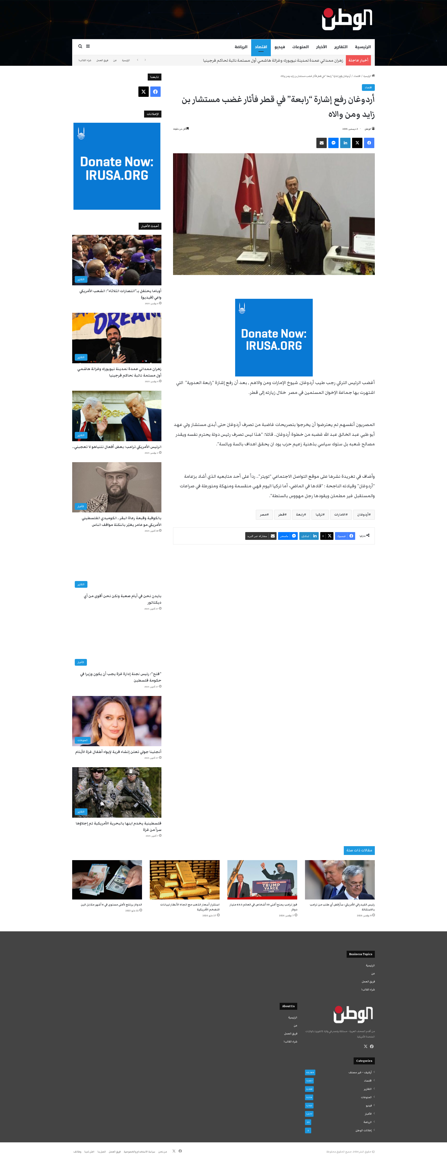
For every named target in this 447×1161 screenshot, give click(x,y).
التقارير (341, 46)
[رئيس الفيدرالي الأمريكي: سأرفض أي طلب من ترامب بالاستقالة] (340, 879)
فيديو (279, 46)
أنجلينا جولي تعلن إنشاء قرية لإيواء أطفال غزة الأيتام (118, 752)
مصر (263, 514)
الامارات (340, 514)
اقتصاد (261, 46)
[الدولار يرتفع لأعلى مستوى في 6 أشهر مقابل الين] (107, 879)
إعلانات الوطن (364, 1130)
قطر (281, 514)
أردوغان (363, 514)
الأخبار (321, 46)
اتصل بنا (102, 1152)
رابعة (300, 514)
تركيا (319, 514)
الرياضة (241, 46)
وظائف (77, 1152)
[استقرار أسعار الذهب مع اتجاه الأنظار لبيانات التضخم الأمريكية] (185, 879)
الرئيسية (363, 46)
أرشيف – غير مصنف (360, 1072)
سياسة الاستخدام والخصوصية (139, 1152)
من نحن (162, 1152)
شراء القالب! (85, 60)
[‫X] (365, 1046)
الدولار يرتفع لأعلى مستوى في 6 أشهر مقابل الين (111, 904)
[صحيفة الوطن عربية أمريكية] (346, 19)
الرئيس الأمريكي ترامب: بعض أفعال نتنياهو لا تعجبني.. (116, 447)
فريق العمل (102, 60)
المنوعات (300, 46)
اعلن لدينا (89, 1152)
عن (115, 60)
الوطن (368, 129)
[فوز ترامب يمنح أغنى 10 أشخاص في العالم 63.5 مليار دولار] (262, 879)
